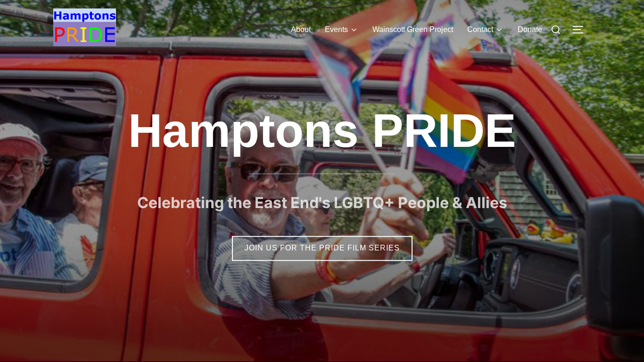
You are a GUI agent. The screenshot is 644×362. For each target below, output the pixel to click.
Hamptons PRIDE (322, 130)
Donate (530, 29)
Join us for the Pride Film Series (322, 248)
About (301, 29)
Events (336, 29)
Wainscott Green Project (412, 29)
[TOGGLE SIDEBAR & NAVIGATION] (581, 29)
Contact (480, 29)
